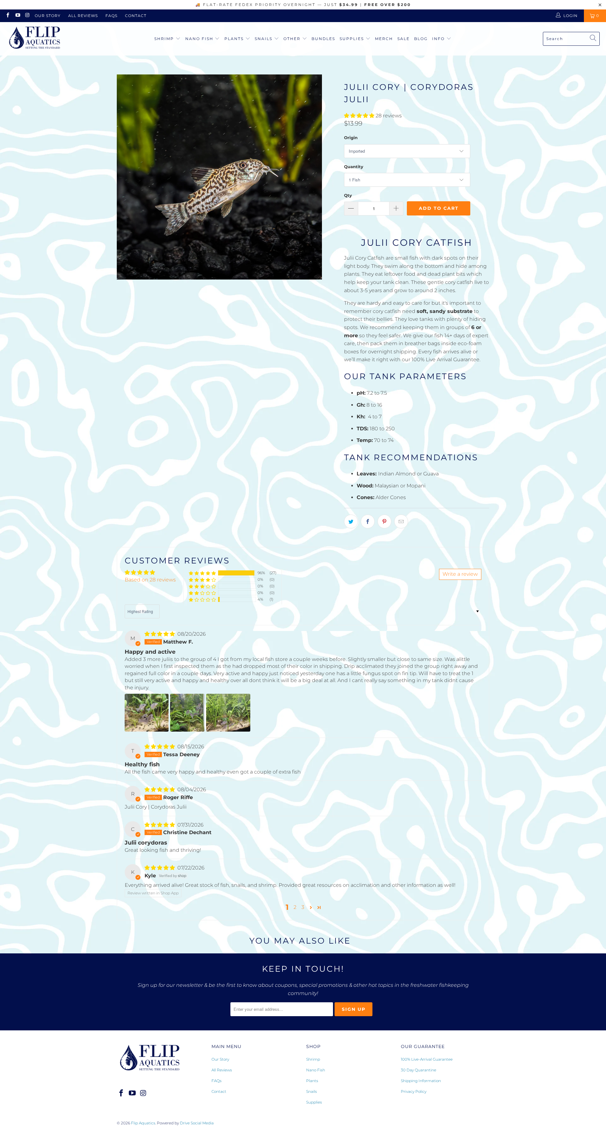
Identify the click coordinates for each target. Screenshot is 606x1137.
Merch (384, 38)
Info (438, 38)
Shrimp (164, 38)
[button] (359, 116)
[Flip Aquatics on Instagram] (27, 15)
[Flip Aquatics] (34, 38)
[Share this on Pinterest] (384, 521)
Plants (234, 38)
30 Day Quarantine (418, 1070)
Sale (403, 38)
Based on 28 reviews (150, 580)
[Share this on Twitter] (351, 521)
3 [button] (302, 907)
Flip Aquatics (143, 1123)
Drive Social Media (197, 1123)
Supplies (352, 38)
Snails (264, 38)
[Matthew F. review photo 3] (228, 713)
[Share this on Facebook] (368, 521)
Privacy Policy (413, 1091)
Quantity (353, 166)
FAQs (111, 15)
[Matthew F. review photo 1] (147, 713)
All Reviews (83, 15)
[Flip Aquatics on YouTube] (17, 15)
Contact (135, 15)
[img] (160, 634)
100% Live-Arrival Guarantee (427, 1059)
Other (292, 38)
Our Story (48, 15)
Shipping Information (421, 1080)
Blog (421, 38)
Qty (348, 195)
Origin (351, 137)
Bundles (323, 38)
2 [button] (295, 907)
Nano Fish (200, 38)
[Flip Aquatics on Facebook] (7, 15)
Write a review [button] (460, 574)
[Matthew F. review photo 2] (187, 713)
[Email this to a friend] (401, 521)
